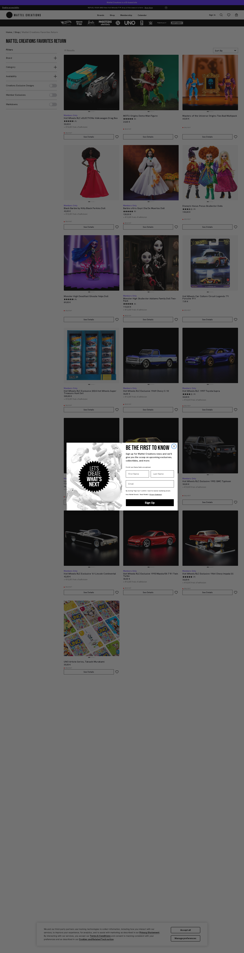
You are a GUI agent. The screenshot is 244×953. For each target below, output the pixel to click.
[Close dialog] (173, 446)
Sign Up (150, 503)
